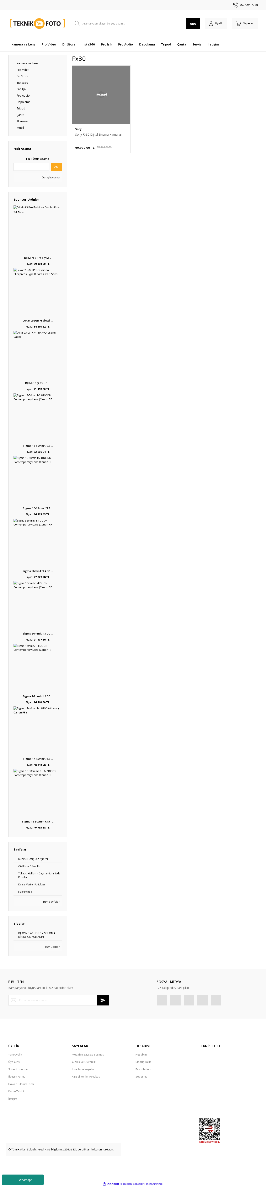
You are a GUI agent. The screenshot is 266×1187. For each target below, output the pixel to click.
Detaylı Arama (50, 177)
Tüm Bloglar (52, 947)
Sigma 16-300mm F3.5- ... (37, 821)
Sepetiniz (141, 1076)
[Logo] (37, 23)
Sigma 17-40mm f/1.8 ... (38, 759)
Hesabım (141, 1054)
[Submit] (103, 1000)
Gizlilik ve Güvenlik (84, 1062)
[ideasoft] (111, 1184)
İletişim (12, 1099)
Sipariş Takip (143, 1062)
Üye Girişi (14, 1062)
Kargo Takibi (16, 1091)
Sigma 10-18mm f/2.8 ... (38, 508)
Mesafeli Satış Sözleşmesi (88, 1054)
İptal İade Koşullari (83, 1069)
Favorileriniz (143, 1069)
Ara (56, 166)
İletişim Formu (17, 1076)
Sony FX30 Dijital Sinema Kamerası (98, 134)
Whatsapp (25, 1180)
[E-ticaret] (132, 1184)
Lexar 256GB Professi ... (38, 320)
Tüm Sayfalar (51, 901)
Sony (78, 129)
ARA (193, 24)
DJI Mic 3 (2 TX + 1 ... (37, 383)
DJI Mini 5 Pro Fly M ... (37, 258)
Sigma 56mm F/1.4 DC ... (37, 571)
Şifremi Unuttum (18, 1069)
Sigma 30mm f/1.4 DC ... (38, 633)
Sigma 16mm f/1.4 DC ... (38, 696)
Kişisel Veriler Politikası (86, 1076)
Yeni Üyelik (15, 1054)
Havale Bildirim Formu (22, 1084)
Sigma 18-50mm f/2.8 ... (38, 446)
